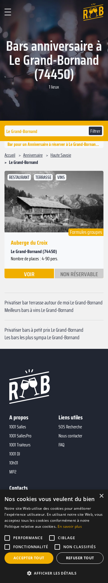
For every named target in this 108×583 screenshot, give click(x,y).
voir (29, 273)
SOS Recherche (70, 426)
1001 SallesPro (20, 436)
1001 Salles (17, 426)
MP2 (12, 472)
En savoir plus (70, 526)
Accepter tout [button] (29, 557)
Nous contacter (70, 436)
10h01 (13, 463)
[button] (12, 201)
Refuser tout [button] (80, 557)
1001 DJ (14, 454)
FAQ (61, 445)
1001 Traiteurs (20, 445)
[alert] (54, 536)
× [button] (101, 496)
